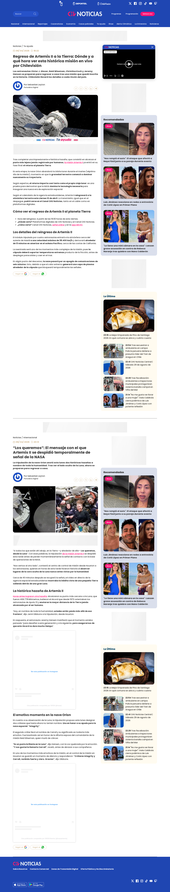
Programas (116, 14)
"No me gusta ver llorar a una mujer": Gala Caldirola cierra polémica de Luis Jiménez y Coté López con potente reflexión (139, 400)
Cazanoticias (57, 24)
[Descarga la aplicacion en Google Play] (20, 884)
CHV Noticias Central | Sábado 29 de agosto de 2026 (139, 364)
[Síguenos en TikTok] (145, 3)
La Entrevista (141, 24)
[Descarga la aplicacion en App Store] (36, 884)
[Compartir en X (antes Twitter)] (86, 89)
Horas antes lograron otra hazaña (30, 596)
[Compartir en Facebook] (76, 89)
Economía (70, 24)
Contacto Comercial (39, 869)
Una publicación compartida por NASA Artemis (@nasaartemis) (44, 838)
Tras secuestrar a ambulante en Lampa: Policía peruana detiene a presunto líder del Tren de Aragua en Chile (138, 351)
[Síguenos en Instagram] (140, 3)
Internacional (28, 24)
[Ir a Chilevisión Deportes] (80, 3)
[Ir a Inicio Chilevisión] (104, 3)
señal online (58, 224)
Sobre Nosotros (20, 869)
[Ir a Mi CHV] (61, 3)
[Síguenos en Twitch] (155, 3)
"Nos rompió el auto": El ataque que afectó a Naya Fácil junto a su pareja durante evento (128, 160)
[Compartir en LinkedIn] (91, 89)
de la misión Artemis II (73, 553)
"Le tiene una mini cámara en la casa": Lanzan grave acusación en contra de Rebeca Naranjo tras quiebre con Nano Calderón (129, 248)
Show (111, 24)
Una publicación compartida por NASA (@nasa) (44, 705)
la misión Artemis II (73, 162)
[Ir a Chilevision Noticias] (85, 864)
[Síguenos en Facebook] (135, 3)
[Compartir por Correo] (96, 89)
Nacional (15, 24)
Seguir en (19, 274)
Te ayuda (101, 24)
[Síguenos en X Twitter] (130, 3)
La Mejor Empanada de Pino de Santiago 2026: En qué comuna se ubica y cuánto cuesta (127, 336)
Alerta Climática (124, 24)
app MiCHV (77, 224)
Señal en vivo (147, 14)
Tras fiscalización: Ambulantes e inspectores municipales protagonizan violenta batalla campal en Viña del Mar (139, 384)
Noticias (17, 46)
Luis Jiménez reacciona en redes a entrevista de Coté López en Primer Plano (128, 203)
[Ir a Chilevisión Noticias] (85, 14)
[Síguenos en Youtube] (150, 3)
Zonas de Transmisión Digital (64, 869)
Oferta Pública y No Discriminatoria (97, 869)
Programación (132, 14)
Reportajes (43, 24)
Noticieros (154, 24)
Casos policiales (86, 24)
